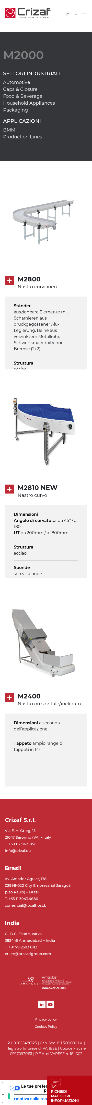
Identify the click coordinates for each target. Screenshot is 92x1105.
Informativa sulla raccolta (31, 1098)
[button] (83, 14)
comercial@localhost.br (26, 905)
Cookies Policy (46, 1027)
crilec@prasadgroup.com (28, 953)
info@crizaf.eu (18, 850)
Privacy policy (46, 1019)
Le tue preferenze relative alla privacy (51, 1088)
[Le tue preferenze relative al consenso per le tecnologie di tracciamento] (9, 1096)
